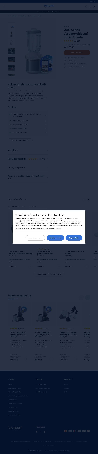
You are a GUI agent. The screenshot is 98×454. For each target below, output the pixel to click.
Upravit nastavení (35, 238)
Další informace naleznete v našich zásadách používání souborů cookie (39, 228)
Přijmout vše (74, 238)
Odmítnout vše (55, 238)
